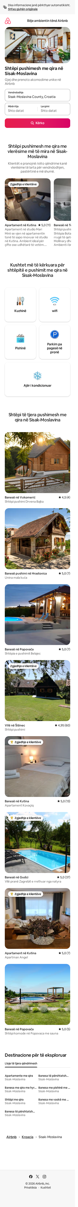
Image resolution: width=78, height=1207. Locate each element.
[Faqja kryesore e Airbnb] (8, 20)
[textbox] (21, 110)
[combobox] (37, 97)
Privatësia (30, 1187)
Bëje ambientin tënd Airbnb (47, 21)
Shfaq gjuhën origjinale (23, 9)
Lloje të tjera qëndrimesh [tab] (21, 1063)
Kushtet (46, 1187)
